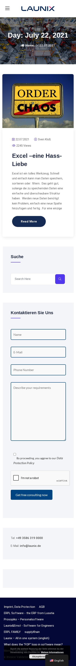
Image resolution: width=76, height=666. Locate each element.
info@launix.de (30, 546)
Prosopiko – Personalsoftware (24, 619)
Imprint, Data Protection (19, 607)
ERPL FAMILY (12, 632)
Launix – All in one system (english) (26, 638)
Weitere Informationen (52, 652)
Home (29, 45)
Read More (29, 221)
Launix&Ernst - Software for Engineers (29, 625)
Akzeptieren (39, 656)
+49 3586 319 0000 (29, 538)
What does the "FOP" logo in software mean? (33, 644)
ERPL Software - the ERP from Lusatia (29, 613)
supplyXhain (32, 632)
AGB (42, 607)
